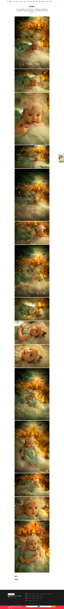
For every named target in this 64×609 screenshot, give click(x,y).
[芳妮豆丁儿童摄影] (10, 1)
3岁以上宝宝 (25, 1)
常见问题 (30, 600)
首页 (14, 1)
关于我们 (30, 598)
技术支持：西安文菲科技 (35, 603)
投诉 (36, 600)
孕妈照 (34, 1)
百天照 (17, 1)
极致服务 (43, 1)
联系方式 (40, 598)
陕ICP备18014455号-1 (28, 603)
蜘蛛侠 (16, 575)
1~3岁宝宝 (20, 1)
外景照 (40, 1)
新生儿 (37, 1)
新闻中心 (50, 1)
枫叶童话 (16, 579)
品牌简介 (47, 1)
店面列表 (37, 598)
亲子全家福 (30, 1)
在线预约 (33, 600)
